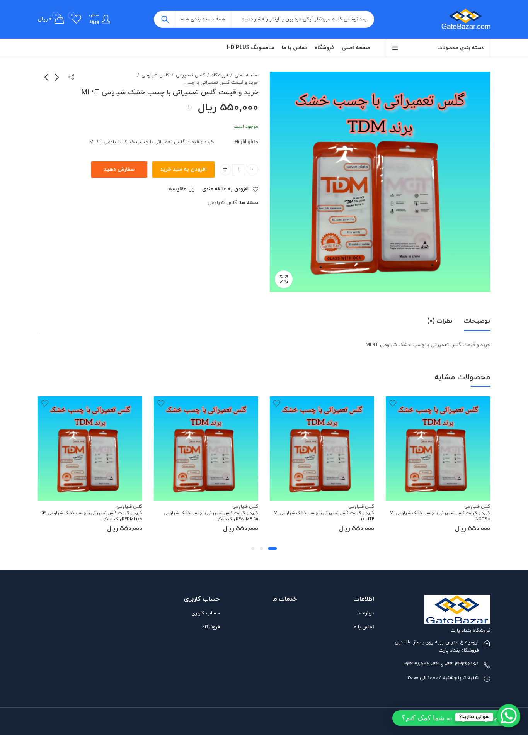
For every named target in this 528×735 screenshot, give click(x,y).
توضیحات (477, 321)
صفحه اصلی (246, 75)
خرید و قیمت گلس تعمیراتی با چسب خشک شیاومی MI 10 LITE (324, 516)
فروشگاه (219, 75)
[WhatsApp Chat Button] (508, 715)
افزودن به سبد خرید (183, 169)
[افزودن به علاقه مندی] (393, 403)
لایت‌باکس (284, 279)
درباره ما (366, 613)
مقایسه (177, 189)
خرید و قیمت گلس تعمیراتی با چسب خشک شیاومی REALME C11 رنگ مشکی (211, 516)
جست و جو (165, 19)
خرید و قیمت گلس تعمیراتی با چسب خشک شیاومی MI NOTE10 (440, 516)
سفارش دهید (119, 169)
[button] (272, 548)
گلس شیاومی (155, 75)
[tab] (477, 321)
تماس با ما (363, 627)
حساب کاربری (205, 613)
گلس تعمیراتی (190, 75)
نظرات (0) (439, 321)
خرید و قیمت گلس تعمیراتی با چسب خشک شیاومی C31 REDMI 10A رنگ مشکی (91, 516)
